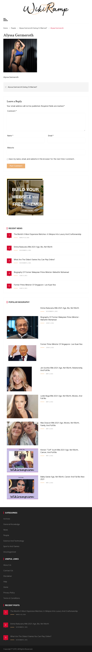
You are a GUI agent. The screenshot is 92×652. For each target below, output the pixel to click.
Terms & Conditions (11, 598)
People (6, 535)
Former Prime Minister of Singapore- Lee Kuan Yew (35, 285)
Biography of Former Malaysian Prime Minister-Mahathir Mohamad (41, 272)
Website (10, 148)
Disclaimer (7, 576)
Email (51, 136)
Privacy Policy (9, 593)
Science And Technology (13, 541)
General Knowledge (11, 524)
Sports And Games (11, 546)
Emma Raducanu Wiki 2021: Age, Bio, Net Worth (33, 247)
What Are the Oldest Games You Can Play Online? (34, 260)
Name (10, 136)
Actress (6, 519)
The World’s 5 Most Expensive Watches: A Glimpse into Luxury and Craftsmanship (47, 234)
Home (5, 587)
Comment (12, 111)
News (5, 530)
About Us (7, 565)
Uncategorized (9, 552)
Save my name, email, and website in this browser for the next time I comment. (42, 159)
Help (5, 582)
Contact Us (8, 571)
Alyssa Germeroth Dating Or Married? (22, 87)
